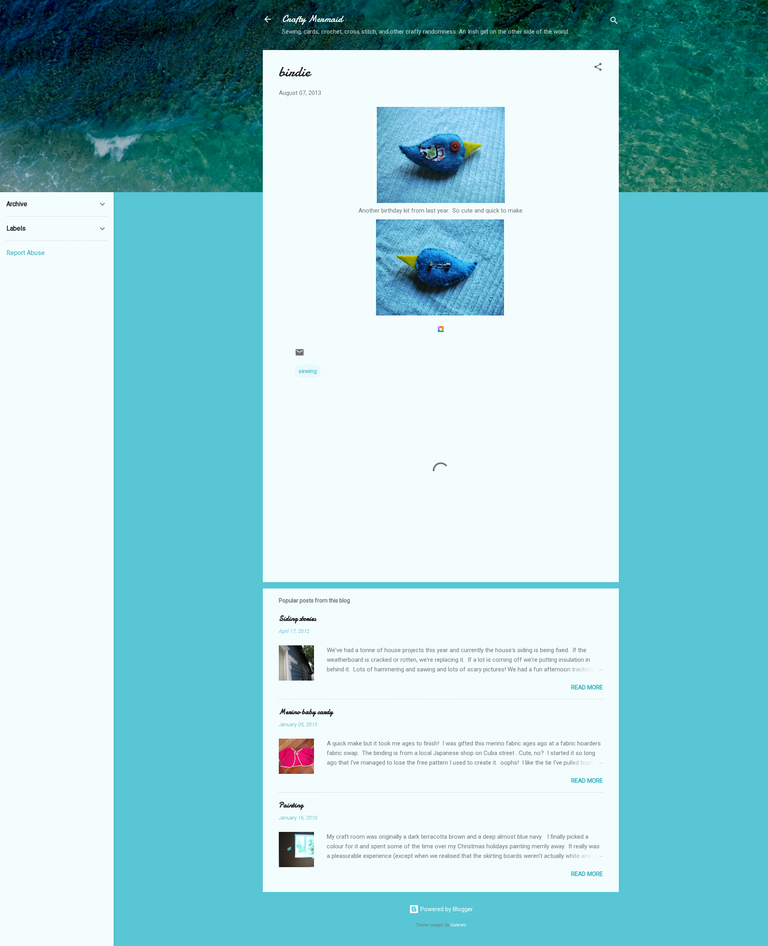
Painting (291, 805)
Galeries (458, 925)
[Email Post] (299, 355)
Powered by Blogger (446, 909)
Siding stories (297, 619)
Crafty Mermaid (312, 19)
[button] (598, 68)
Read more (587, 687)
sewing (307, 371)
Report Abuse (25, 253)
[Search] (614, 22)
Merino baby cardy (306, 712)
